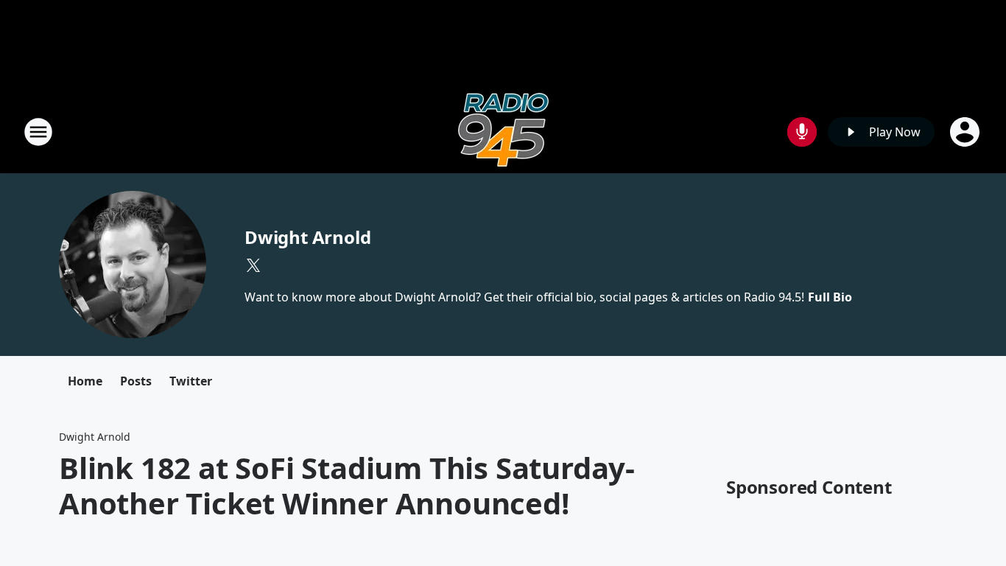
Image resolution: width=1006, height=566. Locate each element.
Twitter (190, 381)
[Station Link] (503, 131)
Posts (136, 381)
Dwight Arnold (307, 237)
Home (85, 381)
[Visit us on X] (253, 265)
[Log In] (966, 132)
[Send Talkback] (802, 132)
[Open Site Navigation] (38, 132)
